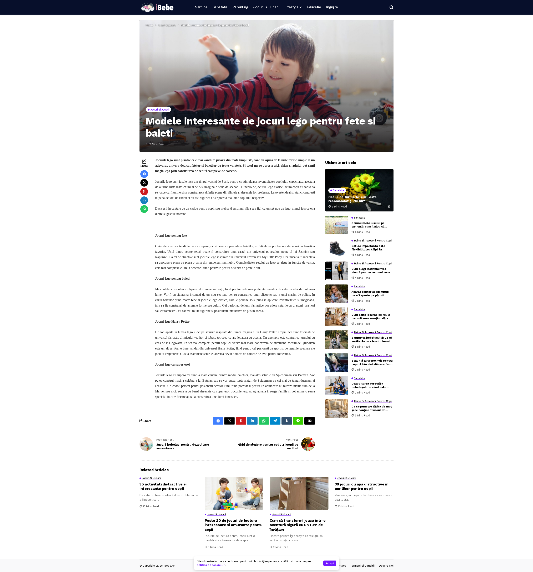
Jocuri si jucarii (167, 25)
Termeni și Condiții (362, 565)
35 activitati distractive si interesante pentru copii (163, 486)
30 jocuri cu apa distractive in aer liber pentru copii (362, 486)
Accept (329, 563)
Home (149, 25)
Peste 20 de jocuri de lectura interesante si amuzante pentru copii (234, 525)
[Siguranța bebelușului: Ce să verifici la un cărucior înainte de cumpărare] (336, 339)
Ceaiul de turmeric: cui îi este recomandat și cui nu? (352, 199)
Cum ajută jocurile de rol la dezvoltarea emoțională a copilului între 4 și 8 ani (370, 316)
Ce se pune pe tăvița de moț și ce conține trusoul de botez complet (371, 408)
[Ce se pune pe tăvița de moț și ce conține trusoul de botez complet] (336, 408)
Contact (340, 565)
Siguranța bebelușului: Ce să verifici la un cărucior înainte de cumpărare (371, 339)
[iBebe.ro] (157, 7)
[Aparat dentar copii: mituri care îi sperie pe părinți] (336, 293)
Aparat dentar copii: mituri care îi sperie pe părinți (370, 293)
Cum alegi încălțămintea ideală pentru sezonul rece (370, 270)
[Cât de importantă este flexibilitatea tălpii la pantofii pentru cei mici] (336, 248)
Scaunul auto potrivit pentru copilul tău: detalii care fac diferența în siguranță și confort (372, 362)
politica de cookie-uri (211, 565)
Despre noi (386, 565)
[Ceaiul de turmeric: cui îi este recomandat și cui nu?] (359, 190)
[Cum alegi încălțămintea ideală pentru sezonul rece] (336, 270)
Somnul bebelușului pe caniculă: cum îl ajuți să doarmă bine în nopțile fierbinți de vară (368, 225)
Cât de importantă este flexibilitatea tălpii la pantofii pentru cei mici (368, 247)
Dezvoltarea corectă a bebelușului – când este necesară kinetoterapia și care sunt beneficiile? (369, 385)
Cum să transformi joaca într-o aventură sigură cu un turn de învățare (297, 525)
